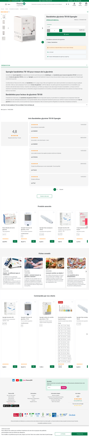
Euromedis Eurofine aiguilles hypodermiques (65, 318)
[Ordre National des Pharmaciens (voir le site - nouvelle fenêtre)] (43, 415)
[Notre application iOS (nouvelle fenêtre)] (7, 406)
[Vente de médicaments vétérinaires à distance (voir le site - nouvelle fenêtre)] (37, 415)
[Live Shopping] (20, 380)
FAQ (33, 397)
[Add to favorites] (16, 212)
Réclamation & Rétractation (33, 398)
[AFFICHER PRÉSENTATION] (87, 65)
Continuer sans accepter (6, 428)
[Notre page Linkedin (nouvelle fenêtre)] (13, 380)
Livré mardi (51, 52)
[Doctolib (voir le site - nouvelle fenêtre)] (72, 415)
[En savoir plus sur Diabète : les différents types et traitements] (12, 263)
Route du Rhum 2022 (11, 401)
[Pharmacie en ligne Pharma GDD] (21, 4)
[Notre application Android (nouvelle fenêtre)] (15, 406)
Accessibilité (40, 423)
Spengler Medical (52, 20)
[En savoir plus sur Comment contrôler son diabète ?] (55, 263)
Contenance (49, 24)
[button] (6, 4)
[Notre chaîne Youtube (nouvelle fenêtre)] (17, 380)
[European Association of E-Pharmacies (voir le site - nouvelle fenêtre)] (63, 415)
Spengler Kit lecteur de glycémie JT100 (26, 228)
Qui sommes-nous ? (11, 395)
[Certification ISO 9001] (18, 415)
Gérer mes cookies (56, 401)
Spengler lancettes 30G (63, 227)
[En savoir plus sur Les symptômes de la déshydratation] (76, 263)
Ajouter (67, 34)
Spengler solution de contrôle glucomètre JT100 (47, 318)
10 (8, 12)
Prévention (27, 271)
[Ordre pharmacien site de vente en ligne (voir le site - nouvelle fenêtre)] (31, 415)
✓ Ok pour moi (79, 434)
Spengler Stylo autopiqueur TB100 (46, 228)
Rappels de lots (33, 401)
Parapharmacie (11, 400)
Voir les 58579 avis (15, 0)
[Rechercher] (68, 4)
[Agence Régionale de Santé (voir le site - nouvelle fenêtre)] (48, 415)
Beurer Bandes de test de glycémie (8, 228)
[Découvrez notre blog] (27, 380)
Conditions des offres (55, 400)
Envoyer (64, 387)
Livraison (33, 395)
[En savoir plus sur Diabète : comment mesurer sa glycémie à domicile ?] (33, 263)
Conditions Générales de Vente (55, 398)
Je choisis (63, 434)
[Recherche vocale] (66, 5)
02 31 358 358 (78, 0)
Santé (4, 269)
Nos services (11, 398)
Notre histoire (11, 397)
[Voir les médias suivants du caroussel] (42, 28)
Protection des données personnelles (55, 397)
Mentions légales (55, 395)
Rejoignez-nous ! (11, 403)
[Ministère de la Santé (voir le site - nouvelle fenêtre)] (26, 415)
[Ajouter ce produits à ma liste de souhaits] (87, 12)
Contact (71, 0)
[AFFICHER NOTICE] (87, 105)
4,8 (14, 131)
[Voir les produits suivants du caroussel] (87, 227)
